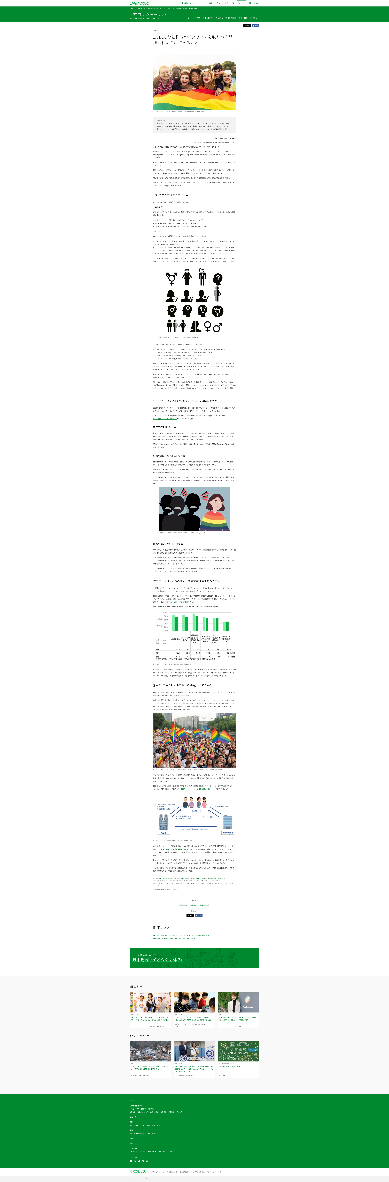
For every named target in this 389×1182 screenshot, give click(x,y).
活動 (210, 3)
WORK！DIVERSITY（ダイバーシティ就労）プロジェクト (175, 938)
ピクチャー (254, 18)
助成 (226, 3)
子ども (142, 1125)
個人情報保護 (184, 1172)
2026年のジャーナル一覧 (154, 9)
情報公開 (171, 1112)
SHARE (256, 26)
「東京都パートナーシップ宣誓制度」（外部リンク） (198, 789)
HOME (131, 9)
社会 (158, 1125)
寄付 (218, 3)
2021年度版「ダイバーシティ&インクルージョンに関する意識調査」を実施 (182, 935)
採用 (233, 3)
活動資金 (163, 1112)
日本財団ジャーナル (140, 9)
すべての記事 (230, 18)
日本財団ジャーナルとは (213, 18)
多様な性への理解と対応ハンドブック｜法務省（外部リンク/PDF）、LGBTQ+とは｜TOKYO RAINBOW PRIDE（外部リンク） (192, 878)
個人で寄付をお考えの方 (137, 1133)
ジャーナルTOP (194, 18)
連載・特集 (243, 18)
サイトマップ (217, 1172)
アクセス (179, 1112)
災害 (148, 1125)
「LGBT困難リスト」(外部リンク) (165, 418)
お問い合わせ (155, 1172)
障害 (153, 1125)
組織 (151, 1112)
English (256, 3)
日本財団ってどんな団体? (138, 1109)
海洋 (131, 1125)
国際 (136, 1125)
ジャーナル (241, 3)
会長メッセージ (143, 1112)
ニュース (202, 3)
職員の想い (151, 1109)
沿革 (156, 1112)
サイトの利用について (170, 1172)
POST (248, 26)
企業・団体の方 (153, 1133)
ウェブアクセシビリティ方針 (201, 1172)
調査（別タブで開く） (181, 602)
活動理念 (132, 1112)
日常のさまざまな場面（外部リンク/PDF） (181, 849)
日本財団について (187, 3)
